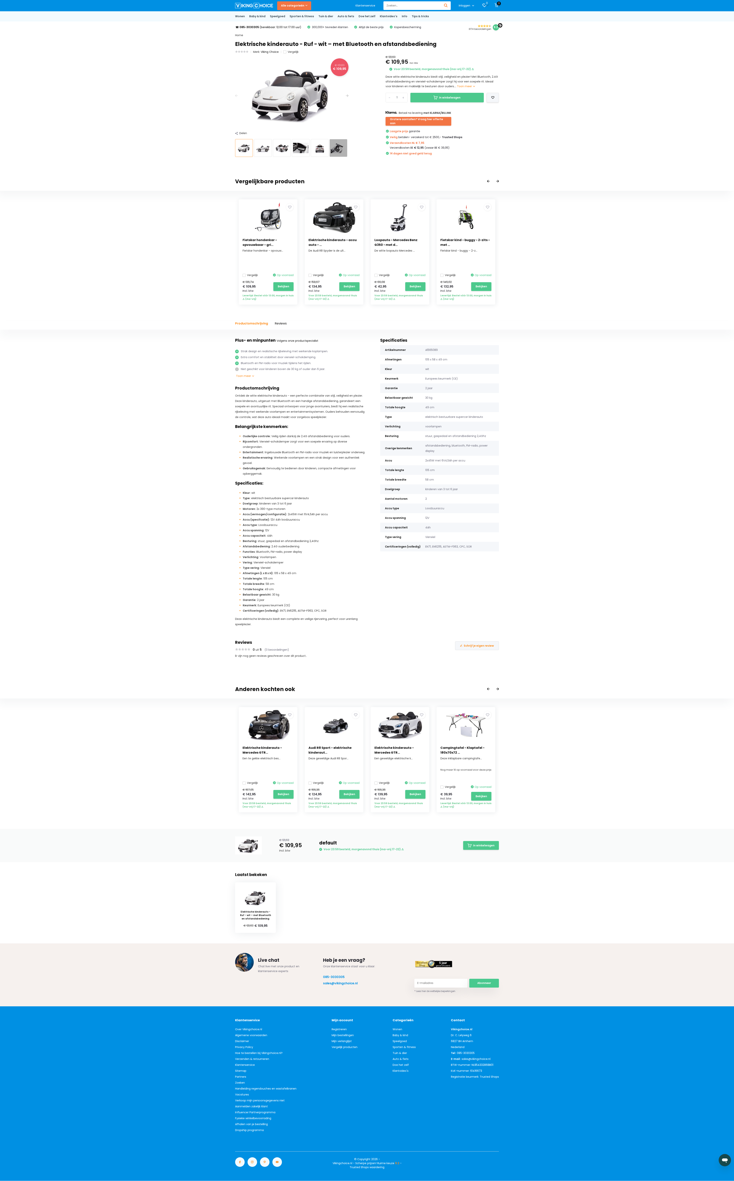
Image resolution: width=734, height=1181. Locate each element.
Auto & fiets (346, 16)
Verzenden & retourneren (252, 1059)
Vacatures (242, 1094)
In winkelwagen (449, 97)
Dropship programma (249, 1130)
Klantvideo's (388, 16)
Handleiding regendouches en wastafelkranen (265, 1089)
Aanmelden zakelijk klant (251, 1106)
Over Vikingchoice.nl (248, 1029)
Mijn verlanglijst (342, 1041)
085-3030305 (334, 977)
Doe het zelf (367, 16)
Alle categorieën (292, 5)
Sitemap (240, 1071)
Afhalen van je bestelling (251, 1124)
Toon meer (465, 86)
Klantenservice (365, 5)
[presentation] (236, 96)
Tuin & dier (325, 16)
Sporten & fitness (302, 16)
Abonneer (484, 983)
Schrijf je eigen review (479, 646)
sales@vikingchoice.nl (340, 983)
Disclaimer (242, 1041)
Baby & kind (257, 16)
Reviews (281, 323)
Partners (240, 1077)
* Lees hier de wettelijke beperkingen (434, 991)
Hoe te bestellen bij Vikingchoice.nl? (259, 1053)
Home (239, 35)
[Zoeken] (446, 5)
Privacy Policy (244, 1047)
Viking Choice (270, 52)
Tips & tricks (420, 16)
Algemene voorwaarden (251, 1035)
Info (404, 16)
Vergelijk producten (344, 1047)
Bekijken (283, 286)
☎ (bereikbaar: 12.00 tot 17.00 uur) (268, 27)
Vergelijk (293, 52)
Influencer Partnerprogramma (255, 1112)
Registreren (339, 1029)
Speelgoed (277, 16)
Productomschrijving (251, 323)
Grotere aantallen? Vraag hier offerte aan (416, 121)
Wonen (240, 16)
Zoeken (240, 1083)
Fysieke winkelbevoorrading (253, 1118)
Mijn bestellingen (343, 1035)
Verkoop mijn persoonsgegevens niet (260, 1100)
